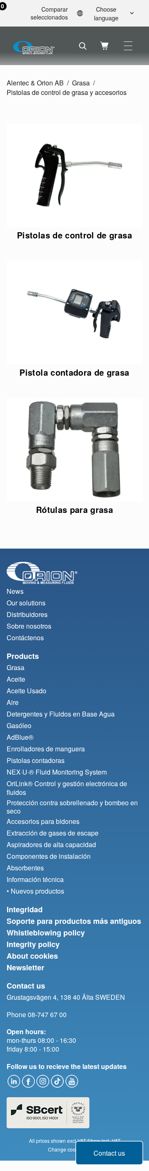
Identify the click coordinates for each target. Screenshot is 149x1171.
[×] (128, 46)
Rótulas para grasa (74, 509)
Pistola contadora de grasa (74, 372)
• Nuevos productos (35, 891)
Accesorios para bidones (43, 821)
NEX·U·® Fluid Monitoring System (57, 772)
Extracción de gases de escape (53, 833)
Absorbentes (25, 867)
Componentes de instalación (49, 856)
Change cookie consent (74, 1149)
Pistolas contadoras (36, 760)
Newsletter (25, 967)
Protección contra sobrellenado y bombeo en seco (72, 807)
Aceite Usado (26, 690)
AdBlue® (20, 737)
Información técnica (35, 879)
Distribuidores (27, 614)
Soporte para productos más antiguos (74, 921)
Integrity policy (33, 944)
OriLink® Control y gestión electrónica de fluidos (67, 788)
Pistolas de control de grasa (74, 235)
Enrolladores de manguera (46, 748)
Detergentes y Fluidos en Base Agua (61, 714)
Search (83, 46)
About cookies (32, 955)
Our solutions (26, 602)
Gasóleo (19, 725)
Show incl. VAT (103, 1140)
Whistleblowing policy (46, 932)
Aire (13, 702)
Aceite (16, 679)
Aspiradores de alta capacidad (51, 844)
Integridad (25, 909)
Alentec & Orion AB (35, 82)
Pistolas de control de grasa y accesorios (67, 92)
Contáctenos (25, 637)
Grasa (81, 82)
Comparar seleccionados (37, 13)
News (15, 591)
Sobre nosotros (29, 626)
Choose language (106, 13)
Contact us (109, 1153)
